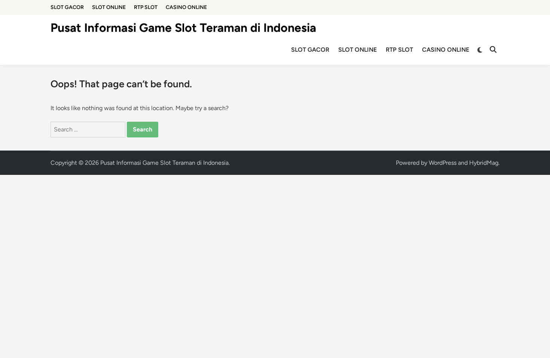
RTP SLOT (146, 7)
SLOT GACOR (67, 7)
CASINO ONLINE (186, 7)
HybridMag (483, 162)
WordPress (442, 162)
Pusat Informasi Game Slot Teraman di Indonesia (183, 28)
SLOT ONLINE (109, 7)
